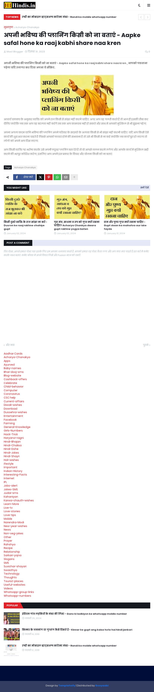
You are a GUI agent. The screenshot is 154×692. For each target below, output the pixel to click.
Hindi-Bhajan (12, 441)
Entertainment (13, 416)
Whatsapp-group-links (19, 592)
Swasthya (10, 570)
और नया (10, 345)
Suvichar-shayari (15, 566)
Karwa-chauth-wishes (19, 500)
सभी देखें (144, 187)
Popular (12, 605)
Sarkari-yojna (12, 555)
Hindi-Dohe (11, 449)
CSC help (10, 397)
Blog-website (12, 375)
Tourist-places (13, 581)
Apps (7, 361)
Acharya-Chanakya (27, 27)
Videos (8, 588)
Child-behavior (13, 386)
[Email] (65, 177)
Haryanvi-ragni (14, 438)
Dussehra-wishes (15, 412)
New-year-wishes (15, 526)
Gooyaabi (102, 685)
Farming (9, 423)
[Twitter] (40, 177)
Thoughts (10, 577)
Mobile (8, 519)
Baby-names (12, 368)
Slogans (9, 559)
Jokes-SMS (11, 489)
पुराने (145, 345)
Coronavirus (12, 394)
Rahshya (9, 544)
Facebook (10, 420)
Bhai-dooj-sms (14, 372)
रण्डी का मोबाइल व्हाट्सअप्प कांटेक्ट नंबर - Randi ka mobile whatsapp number (69, 17)
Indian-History (13, 471)
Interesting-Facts (15, 474)
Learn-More (11, 504)
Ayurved (9, 365)
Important (10, 467)
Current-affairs (14, 401)
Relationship (12, 552)
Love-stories (12, 511)
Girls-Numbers (13, 430)
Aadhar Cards (13, 353)
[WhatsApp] (57, 177)
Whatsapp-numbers (17, 596)
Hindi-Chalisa (13, 445)
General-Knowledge (17, 427)
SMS (6, 563)
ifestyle (9, 464)
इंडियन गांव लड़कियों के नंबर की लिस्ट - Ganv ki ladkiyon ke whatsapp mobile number (74, 614)
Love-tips (10, 515)
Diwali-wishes (13, 405)
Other (7, 537)
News (7, 530)
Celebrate (10, 383)
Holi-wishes (11, 460)
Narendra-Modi (14, 522)
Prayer (8, 541)
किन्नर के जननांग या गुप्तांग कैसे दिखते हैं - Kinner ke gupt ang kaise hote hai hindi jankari (77, 630)
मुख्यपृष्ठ (8, 27)
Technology (12, 574)
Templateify (66, 685)
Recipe (8, 548)
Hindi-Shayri (12, 456)
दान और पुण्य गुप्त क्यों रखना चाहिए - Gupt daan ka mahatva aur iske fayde (125, 225)
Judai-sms (11, 493)
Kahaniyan (11, 497)
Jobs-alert (10, 485)
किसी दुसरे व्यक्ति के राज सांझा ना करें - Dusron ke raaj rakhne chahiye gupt (25, 225)
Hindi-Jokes (11, 453)
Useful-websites (14, 585)
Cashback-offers (15, 379)
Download (10, 409)
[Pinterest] (49, 177)
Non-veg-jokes (13, 533)
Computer (10, 390)
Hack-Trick (11, 434)
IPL (5, 482)
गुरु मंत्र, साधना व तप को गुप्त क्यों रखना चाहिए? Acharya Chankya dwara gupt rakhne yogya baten (77, 225)
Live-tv (8, 508)
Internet (9, 478)
